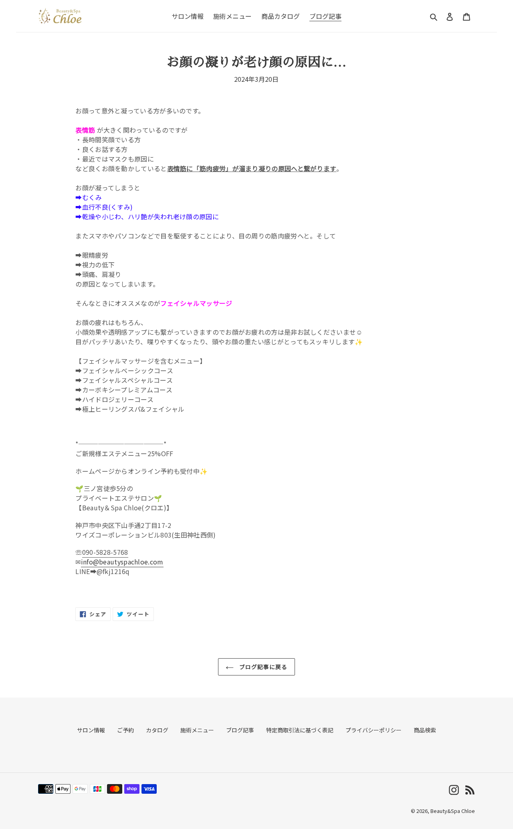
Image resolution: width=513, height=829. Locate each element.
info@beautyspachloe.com (122, 561)
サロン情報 (91, 730)
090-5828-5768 (105, 552)
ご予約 (125, 730)
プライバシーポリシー (373, 730)
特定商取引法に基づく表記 (299, 730)
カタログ (157, 730)
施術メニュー (197, 730)
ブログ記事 (240, 730)
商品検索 (425, 730)
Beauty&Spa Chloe (452, 811)
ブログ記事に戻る (263, 667)
